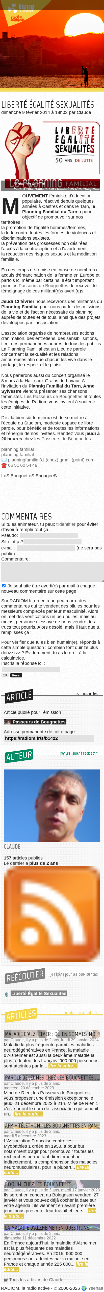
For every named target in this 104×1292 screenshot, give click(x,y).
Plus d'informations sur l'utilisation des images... (56, 188)
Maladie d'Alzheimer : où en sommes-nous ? (52, 1034)
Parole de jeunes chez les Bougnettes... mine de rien (52, 1077)
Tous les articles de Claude (36, 1279)
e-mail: (8, 547)
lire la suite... (63, 1065)
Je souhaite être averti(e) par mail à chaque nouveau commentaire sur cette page (48, 588)
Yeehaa (95, 1288)
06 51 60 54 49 (22, 465)
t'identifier (65, 524)
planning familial (17, 449)
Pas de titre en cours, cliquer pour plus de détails (46, 6)
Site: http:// (12, 541)
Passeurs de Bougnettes (43, 285)
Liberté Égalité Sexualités (38, 993)
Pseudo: (10, 535)
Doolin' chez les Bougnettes (38, 1184)
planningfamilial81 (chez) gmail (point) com (51, 459)
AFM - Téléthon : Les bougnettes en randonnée (52, 1125)
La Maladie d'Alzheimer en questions (47, 1227)
